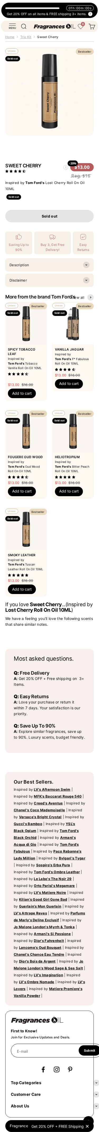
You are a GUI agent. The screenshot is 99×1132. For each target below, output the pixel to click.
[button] (16, 171)
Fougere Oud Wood (25, 457)
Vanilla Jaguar (69, 349)
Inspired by (42, 789)
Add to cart (22, 393)
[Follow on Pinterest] (70, 1069)
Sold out (49, 216)
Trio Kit (25, 37)
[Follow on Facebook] (43, 1069)
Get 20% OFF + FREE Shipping (57, 1126)
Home (9, 37)
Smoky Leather (22, 555)
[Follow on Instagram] (56, 1069)
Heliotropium (67, 457)
